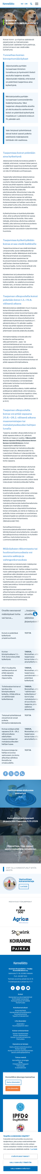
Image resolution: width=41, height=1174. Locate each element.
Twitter (11, 773)
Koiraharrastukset (20, 1008)
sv (22, 4)
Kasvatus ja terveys (20, 1044)
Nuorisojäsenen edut (20, 1026)
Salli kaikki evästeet (20, 1169)
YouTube (28, 988)
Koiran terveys (20, 1049)
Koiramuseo (20, 1003)
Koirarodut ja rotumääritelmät (20, 997)
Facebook (5, 773)
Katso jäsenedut (13, 1082)
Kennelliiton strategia (20, 1060)
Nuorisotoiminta (20, 1014)
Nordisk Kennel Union (20, 1128)
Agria (20, 920)
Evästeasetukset (20, 1156)
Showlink (20, 933)
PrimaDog (20, 909)
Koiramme (20, 941)
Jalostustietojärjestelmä (20, 1052)
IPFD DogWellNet (20, 1117)
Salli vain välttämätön (20, 1162)
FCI (20, 1107)
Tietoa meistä (20, 1057)
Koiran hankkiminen (20, 1033)
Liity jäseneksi (20, 1021)
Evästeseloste (20, 1068)
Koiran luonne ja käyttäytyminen (20, 1051)
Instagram (23, 988)
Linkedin (16, 773)
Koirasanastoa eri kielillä (20, 1001)
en (26, 4)
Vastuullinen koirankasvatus (20, 1047)
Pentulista (20, 1039)
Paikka (20, 948)
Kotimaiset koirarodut (20, 999)
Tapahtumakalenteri (20, 1016)
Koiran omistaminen (20, 1031)
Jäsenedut (20, 1024)
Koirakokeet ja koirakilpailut (20, 1012)
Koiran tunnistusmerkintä (20, 1037)
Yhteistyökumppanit (20, 1064)
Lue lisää (23, 886)
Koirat (20, 994)
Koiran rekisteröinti (20, 1035)
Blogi (20, 1062)
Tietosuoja (20, 1066)
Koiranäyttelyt (20, 1010)
